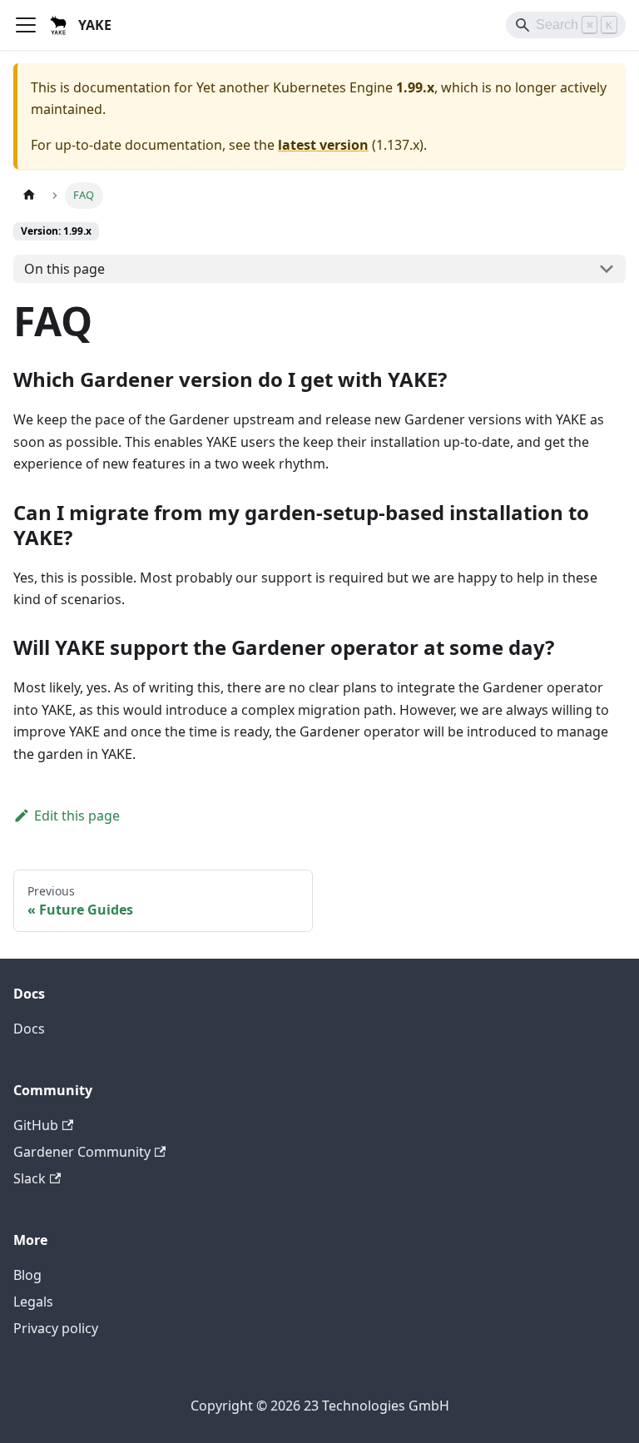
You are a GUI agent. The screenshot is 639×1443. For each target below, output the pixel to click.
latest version (323, 145)
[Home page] (29, 195)
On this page (64, 269)
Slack (29, 1178)
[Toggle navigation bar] (25, 24)
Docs (29, 1028)
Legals (33, 1301)
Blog (27, 1275)
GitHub (35, 1125)
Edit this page (77, 815)
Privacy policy (55, 1328)
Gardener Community (82, 1152)
